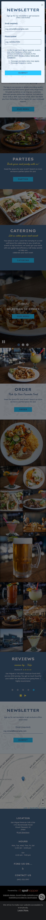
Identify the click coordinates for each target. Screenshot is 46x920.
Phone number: (11, 36)
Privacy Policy (24, 56)
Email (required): (11, 23)
